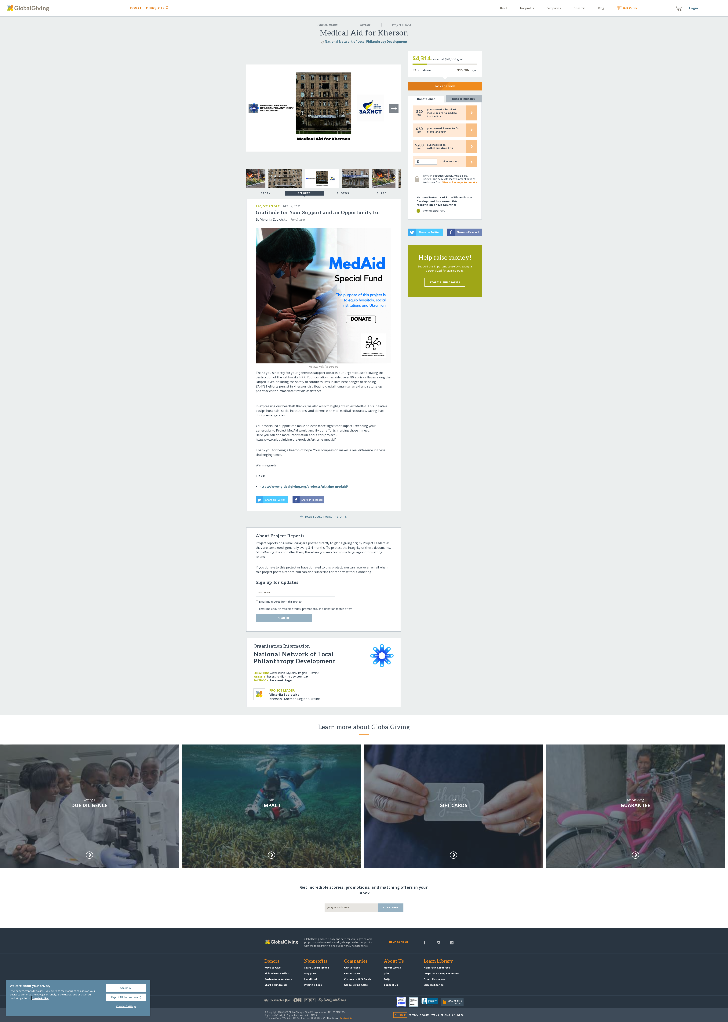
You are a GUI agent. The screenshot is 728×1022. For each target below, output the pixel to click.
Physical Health (327, 25)
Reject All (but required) (126, 997)
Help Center (398, 941)
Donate (147, 8)
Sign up (284, 618)
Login (693, 8)
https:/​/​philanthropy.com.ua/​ (287, 676)
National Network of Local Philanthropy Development (366, 41)
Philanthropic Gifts (276, 973)
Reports (304, 193)
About (504, 8)
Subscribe (391, 907)
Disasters (579, 8)
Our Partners (352, 973)
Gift (630, 8)
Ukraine (365, 25)
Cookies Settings (126, 1006)
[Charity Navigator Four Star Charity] (402, 1002)
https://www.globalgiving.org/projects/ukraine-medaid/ (304, 486)
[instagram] (438, 942)
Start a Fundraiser (445, 282)
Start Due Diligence (316, 967)
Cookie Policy (40, 998)
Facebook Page (281, 680)
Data (460, 1015)
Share (381, 193)
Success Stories (433, 985)
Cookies (424, 1015)
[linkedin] (451, 942)
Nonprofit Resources (437, 967)
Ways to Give (272, 967)
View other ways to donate (459, 182)
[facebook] (424, 942)
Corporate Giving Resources (441, 973)
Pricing (445, 1015)
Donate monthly (463, 99)
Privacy (413, 1015)
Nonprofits (527, 8)
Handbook (311, 979)
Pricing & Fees (313, 985)
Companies (554, 8)
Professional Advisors (278, 979)
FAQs (387, 979)
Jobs (386, 973)
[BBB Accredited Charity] (431, 1002)
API (454, 1015)
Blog (601, 8)
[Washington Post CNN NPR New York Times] (314, 1001)
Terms (435, 1015)
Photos (343, 193)
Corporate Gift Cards (357, 979)
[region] (78, 998)
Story (265, 193)
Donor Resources (434, 979)
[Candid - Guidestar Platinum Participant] (415, 1002)
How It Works (392, 967)
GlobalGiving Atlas (356, 985)
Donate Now (445, 86)
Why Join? (310, 973)
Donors (271, 961)
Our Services (352, 967)
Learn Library (438, 961)
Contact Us (391, 985)
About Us (394, 961)
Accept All (126, 988)
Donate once (426, 99)
